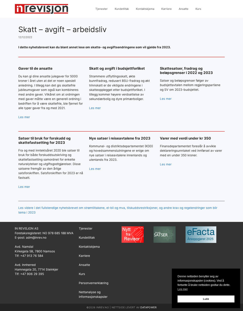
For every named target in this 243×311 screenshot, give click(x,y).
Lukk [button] (206, 298)
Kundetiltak (122, 9)
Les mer (24, 117)
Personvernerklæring (93, 283)
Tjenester (101, 9)
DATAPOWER (148, 307)
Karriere (166, 9)
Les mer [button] (183, 289)
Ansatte (183, 9)
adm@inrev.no (36, 237)
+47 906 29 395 (32, 274)
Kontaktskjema (145, 9)
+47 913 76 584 (31, 256)
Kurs (198, 9)
